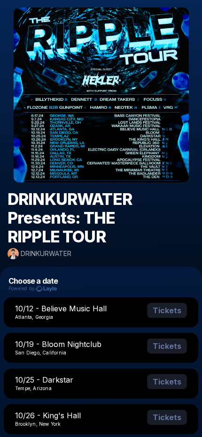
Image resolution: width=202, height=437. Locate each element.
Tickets (167, 310)
